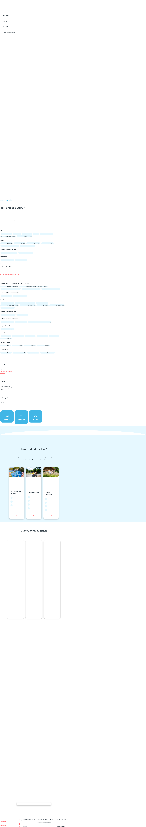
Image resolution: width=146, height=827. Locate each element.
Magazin (3, 825)
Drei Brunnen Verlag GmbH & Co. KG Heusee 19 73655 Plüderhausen (28, 820)
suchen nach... (20, 803)
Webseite (2, 373)
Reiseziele (3, 821)
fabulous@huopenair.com (6, 371)
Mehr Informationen (9, 274)
